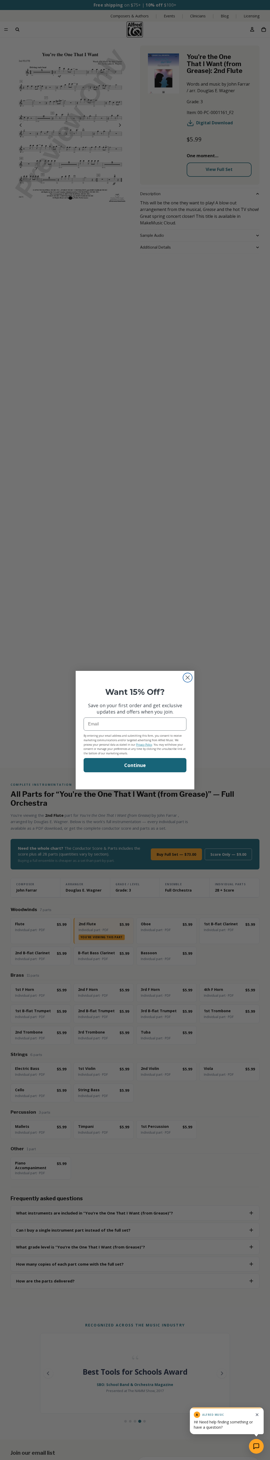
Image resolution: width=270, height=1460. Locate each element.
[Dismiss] (257, 1414)
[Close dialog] (187, 677)
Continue (135, 765)
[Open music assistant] (256, 1446)
